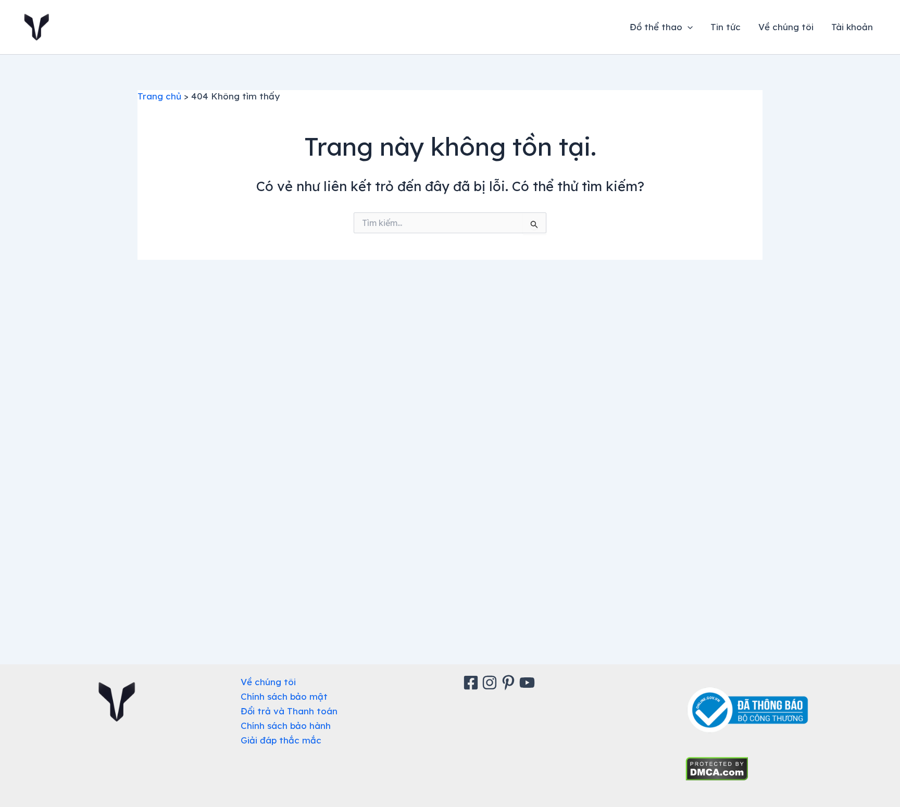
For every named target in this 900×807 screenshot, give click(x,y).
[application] (687, 27)
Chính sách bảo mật (284, 696)
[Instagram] (491, 682)
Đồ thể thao (656, 26)
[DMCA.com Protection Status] (716, 767)
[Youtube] (528, 682)
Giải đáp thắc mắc (281, 740)
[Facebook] (472, 682)
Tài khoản (852, 26)
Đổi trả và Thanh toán (289, 710)
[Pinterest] (510, 682)
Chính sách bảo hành (286, 725)
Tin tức (725, 26)
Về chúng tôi (786, 26)
